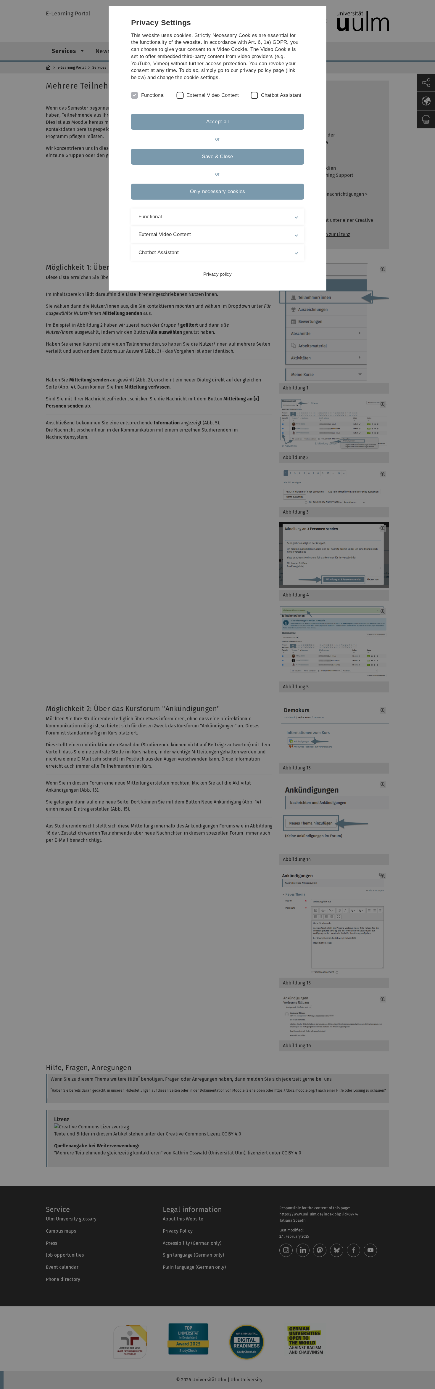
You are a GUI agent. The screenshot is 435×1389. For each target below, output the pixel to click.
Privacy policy (217, 274)
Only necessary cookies (217, 191)
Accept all (217, 121)
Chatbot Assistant (281, 95)
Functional (153, 95)
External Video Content (212, 95)
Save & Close (217, 156)
